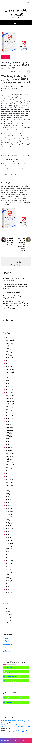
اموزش (8, 611)
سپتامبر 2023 (10, 401)
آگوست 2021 (9, 430)
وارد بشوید (5, 265)
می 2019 (8, 505)
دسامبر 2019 (9, 488)
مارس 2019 (9, 511)
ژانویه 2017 (9, 581)
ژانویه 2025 (9, 357)
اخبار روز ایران (7, 651)
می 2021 (8, 439)
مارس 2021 (9, 444)
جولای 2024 (9, 375)
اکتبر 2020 (9, 459)
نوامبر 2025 (9, 337)
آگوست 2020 (10, 465)
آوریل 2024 (9, 383)
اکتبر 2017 (9, 557)
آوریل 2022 (9, 410)
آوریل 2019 (9, 508)
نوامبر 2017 (9, 554)
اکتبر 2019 (9, 494)
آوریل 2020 (9, 476)
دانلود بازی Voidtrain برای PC (11, 292)
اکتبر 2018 (9, 526)
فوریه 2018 (9, 546)
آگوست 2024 (10, 372)
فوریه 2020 (9, 482)
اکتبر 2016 (9, 586)
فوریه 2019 (9, 514)
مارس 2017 (9, 575)
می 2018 (8, 537)
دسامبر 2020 (10, 453)
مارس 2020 (9, 479)
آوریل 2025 (9, 349)
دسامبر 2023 (10, 395)
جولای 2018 (9, 531)
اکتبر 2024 (9, 366)
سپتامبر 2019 (10, 497)
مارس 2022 (9, 412)
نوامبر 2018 (9, 523)
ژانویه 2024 (9, 392)
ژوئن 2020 (9, 470)
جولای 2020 (9, 468)
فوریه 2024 (9, 389)
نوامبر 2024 (9, 363)
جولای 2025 (9, 343)
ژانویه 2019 (9, 517)
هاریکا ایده (6, 647)
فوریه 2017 (9, 578)
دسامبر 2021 (9, 418)
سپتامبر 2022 (10, 407)
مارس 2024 (9, 386)
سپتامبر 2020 (10, 462)
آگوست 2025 (10, 340)
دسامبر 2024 (10, 360)
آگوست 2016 (9, 592)
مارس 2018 (9, 543)
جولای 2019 (9, 499)
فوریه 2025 (9, 355)
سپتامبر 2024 (10, 369)
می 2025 (8, 346)
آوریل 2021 (9, 441)
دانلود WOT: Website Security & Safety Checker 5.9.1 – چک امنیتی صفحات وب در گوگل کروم (15, 286)
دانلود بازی (9, 614)
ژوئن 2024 (9, 378)
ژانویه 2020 (9, 485)
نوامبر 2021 (9, 421)
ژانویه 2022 (9, 415)
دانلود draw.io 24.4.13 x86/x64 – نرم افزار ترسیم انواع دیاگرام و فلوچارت (21, 244)
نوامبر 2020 (9, 456)
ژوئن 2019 (9, 502)
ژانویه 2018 (9, 549)
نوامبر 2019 (9, 491)
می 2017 (8, 569)
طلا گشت (5, 639)
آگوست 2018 (9, 528)
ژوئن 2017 (9, 566)
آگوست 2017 (9, 560)
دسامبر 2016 (9, 583)
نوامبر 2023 (9, 398)
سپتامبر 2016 (10, 589)
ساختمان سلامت (7, 644)
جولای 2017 (9, 563)
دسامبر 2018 (9, 520)
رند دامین (21, 86)
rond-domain (24, 71)
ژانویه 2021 (9, 450)
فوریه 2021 (9, 447)
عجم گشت (6, 641)
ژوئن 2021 (9, 436)
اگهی (7, 608)
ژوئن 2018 (9, 534)
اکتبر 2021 (9, 424)
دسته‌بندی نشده (10, 623)
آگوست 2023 (10, 404)
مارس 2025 (9, 352)
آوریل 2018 (9, 540)
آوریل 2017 (9, 572)
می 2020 (8, 473)
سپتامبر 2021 (10, 427)
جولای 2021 (9, 433)
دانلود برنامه (5, 57)
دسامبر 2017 (9, 552)
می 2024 (8, 381)
